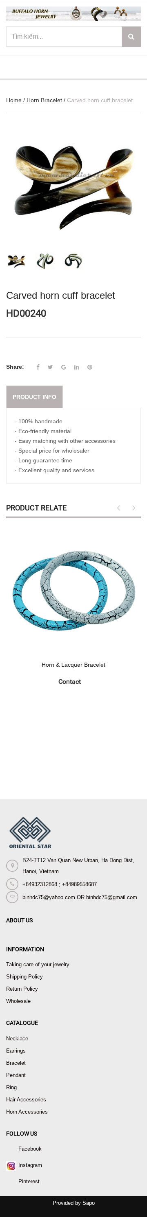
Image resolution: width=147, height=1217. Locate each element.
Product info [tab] (34, 397)
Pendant (16, 1075)
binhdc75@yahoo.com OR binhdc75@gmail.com (79, 897)
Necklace (17, 1038)
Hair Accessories (26, 1100)
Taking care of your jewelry (37, 964)
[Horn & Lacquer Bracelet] (73, 589)
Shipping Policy (24, 977)
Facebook (30, 1149)
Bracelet (16, 1063)
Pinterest (29, 1181)
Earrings (16, 1051)
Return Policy (22, 989)
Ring (11, 1087)
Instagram (30, 1165)
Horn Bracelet (44, 100)
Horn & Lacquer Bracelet (73, 664)
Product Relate (36, 507)
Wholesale (18, 1001)
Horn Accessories (27, 1112)
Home (14, 100)
